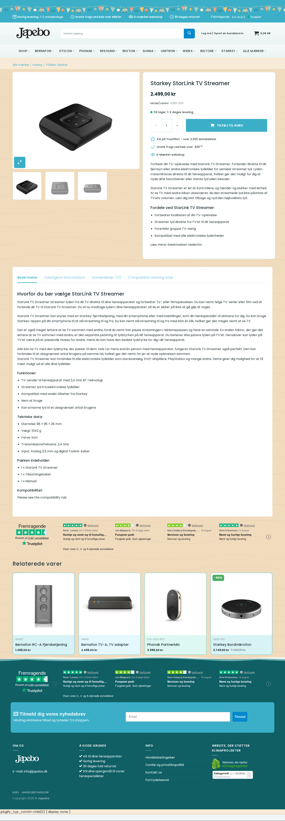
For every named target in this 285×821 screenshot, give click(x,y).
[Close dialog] (181, 362)
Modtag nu (143, 456)
